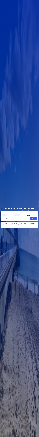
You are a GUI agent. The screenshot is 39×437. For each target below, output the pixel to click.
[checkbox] (18, 213)
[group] (7, 215)
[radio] (4, 213)
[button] (31, 1)
